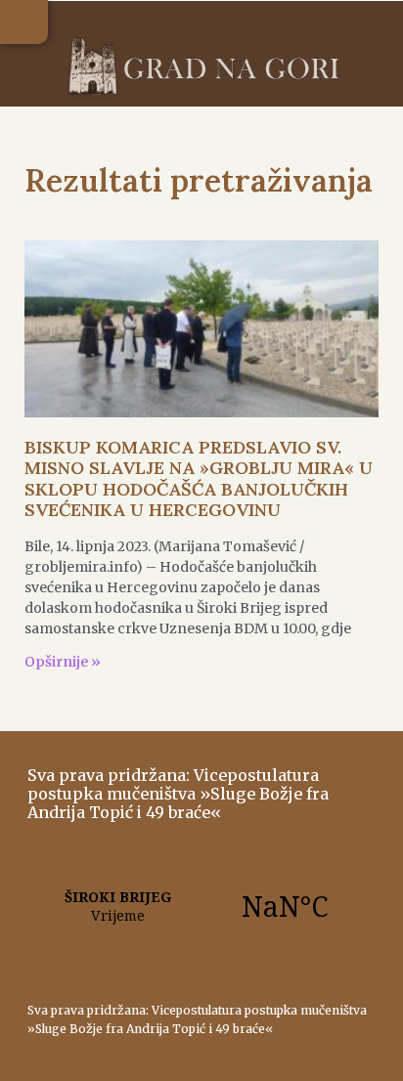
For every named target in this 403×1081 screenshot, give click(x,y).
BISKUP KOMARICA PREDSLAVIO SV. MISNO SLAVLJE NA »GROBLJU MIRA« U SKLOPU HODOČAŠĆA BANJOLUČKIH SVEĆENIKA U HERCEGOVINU (198, 479)
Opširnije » (62, 661)
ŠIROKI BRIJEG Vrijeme (201, 906)
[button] (24, 22)
